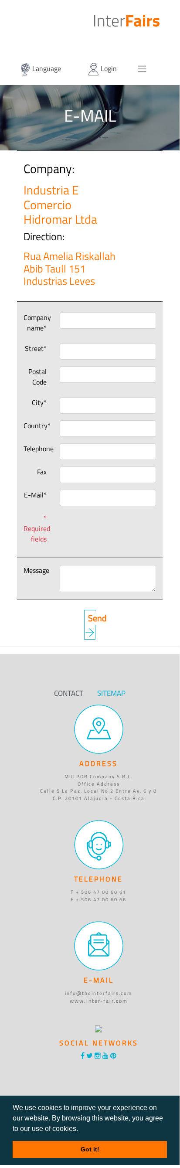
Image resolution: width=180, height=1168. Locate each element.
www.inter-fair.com (99, 1000)
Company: (28, 168)
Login (108, 68)
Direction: (27, 236)
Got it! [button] (90, 1149)
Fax (42, 472)
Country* (37, 425)
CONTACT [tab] (68, 693)
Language (46, 68)
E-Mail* (35, 495)
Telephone (39, 448)
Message (36, 570)
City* (39, 402)
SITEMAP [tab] (111, 693)
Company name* (37, 322)
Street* (36, 348)
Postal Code (37, 376)
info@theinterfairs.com (98, 993)
